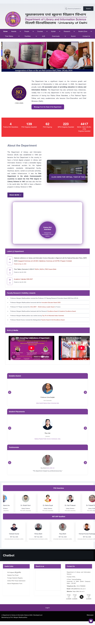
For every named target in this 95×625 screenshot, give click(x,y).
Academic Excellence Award (67, 311)
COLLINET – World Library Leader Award (42, 307)
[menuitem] (5, 31)
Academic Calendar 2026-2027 (23, 279)
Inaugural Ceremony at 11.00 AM (28, 261)
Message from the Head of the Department (48, 107)
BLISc (37, 269)
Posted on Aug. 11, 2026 (20, 264)
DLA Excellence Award (58, 320)
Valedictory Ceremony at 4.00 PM (49, 261)
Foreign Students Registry (15, 578)
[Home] (46, 19)
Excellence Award (52, 311)
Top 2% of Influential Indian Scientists (53, 315)
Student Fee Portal (13, 575)
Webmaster (90, 615)
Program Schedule (66, 261)
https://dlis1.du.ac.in (79, 591)
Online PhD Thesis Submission (16, 580)
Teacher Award (45, 320)
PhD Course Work (50, 269)
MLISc (42, 269)
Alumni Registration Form (15, 583)
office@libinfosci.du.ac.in (78, 588)
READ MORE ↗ (15, 195)
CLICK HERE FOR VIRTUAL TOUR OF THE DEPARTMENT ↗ (68, 177)
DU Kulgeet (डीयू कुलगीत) (14, 572)
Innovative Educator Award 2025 (50, 302)
